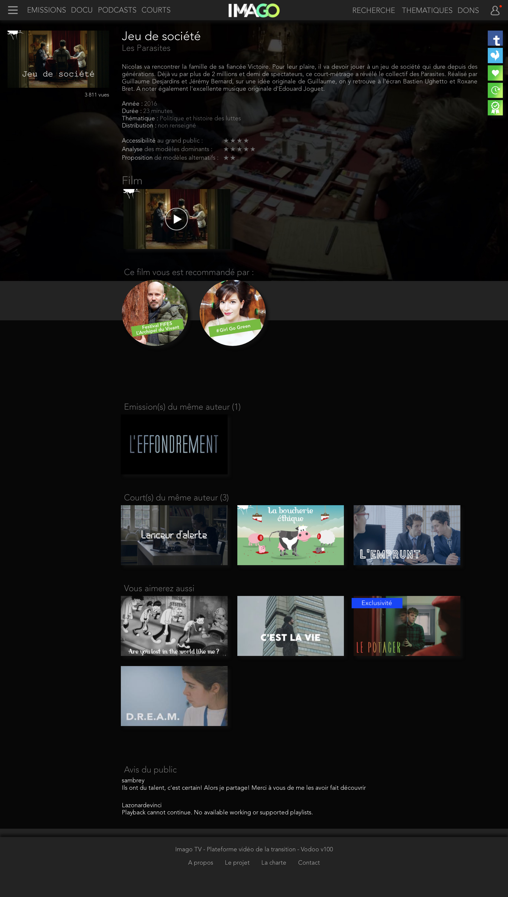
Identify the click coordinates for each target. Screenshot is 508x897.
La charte (274, 863)
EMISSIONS (46, 10)
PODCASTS (117, 10)
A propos (201, 863)
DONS (468, 11)
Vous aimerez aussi (159, 589)
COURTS (156, 10)
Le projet (238, 863)
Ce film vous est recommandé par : (189, 272)
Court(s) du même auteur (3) (176, 498)
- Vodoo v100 (315, 850)
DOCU (82, 10)
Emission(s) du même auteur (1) (182, 407)
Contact (309, 863)
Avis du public (150, 770)
